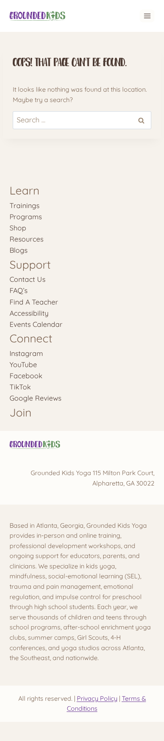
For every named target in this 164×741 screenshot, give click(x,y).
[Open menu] (147, 16)
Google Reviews (35, 397)
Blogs (18, 250)
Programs (26, 216)
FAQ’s (18, 290)
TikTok (20, 386)
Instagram (26, 353)
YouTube (23, 364)
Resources (26, 238)
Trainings (24, 205)
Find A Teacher (34, 301)
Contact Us (27, 279)
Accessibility (29, 313)
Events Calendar (36, 324)
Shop (18, 227)
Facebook (26, 375)
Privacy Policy (97, 698)
